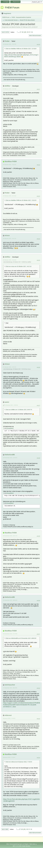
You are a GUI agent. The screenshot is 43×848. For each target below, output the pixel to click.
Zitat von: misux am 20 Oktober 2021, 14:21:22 (18, 266)
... (19, 32)
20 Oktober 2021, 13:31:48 (9, 89)
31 (30, 32)
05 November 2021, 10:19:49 (10, 634)
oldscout (8, 715)
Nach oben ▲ (33, 844)
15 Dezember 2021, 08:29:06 (10, 688)
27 (20, 32)
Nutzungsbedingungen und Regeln (19, 844)
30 (28, 32)
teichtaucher (10, 685)
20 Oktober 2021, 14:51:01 (9, 367)
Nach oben (5, 829)
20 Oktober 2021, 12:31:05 (9, 44)
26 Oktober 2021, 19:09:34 (11, 405)
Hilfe (7, 844)
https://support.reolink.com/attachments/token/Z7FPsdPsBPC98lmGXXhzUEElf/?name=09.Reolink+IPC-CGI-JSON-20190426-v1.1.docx (21, 704)
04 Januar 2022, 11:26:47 (9, 757)
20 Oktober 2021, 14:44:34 (9, 260)
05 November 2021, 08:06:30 (10, 600)
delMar (7, 86)
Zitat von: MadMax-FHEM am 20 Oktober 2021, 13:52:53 (21, 200)
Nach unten (5, 32)
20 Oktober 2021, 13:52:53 (9, 164)
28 (22, 32)
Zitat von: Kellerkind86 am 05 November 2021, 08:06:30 (21, 638)
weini (7, 402)
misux (7, 235)
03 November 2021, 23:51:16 (10, 535)
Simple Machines (26, 846)
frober (7, 41)
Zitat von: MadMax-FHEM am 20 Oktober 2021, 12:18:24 (21, 48)
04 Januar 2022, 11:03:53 (9, 718)
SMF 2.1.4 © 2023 (17, 846)
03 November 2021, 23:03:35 (10, 457)
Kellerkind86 (10, 455)
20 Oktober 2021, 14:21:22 (9, 238)
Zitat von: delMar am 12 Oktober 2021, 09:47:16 (19, 409)
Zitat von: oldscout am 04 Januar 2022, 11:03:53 (19, 762)
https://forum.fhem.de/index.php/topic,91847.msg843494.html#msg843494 (21, 800)
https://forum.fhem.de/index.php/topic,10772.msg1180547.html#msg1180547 (21, 56)
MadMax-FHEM (11, 161)
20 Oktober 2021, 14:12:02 (9, 196)
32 (32, 32)
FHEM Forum (12, 7)
